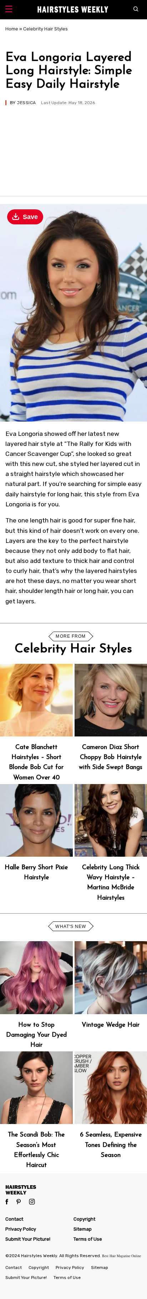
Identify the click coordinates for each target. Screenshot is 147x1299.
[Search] (137, 9)
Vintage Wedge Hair (111, 1025)
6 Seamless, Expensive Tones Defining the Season (111, 1145)
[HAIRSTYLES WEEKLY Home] (73, 1189)
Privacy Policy (20, 1229)
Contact (14, 1219)
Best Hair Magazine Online (121, 1255)
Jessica (26, 102)
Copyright (84, 1219)
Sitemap (83, 1229)
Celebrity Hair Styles (45, 28)
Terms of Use (88, 1239)
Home (11, 28)
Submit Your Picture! (27, 1239)
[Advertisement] (73, 147)
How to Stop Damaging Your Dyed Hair (36, 1035)
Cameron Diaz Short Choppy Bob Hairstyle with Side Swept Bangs (110, 757)
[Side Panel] (8, 9)
